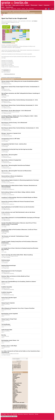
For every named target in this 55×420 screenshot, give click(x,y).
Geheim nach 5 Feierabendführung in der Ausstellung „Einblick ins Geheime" (19, 281)
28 (17, 367)
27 (16, 367)
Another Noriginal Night (7, 329)
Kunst (14, 381)
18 (14, 366)
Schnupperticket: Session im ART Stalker (11, 138)
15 (18, 365)
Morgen (27, 5)
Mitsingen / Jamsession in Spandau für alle (11, 133)
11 (14, 365)
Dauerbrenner (9, 7)
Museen (14, 380)
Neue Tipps (8, 5)
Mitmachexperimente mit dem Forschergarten (12, 270)
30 (20, 367)
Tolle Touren (15, 375)
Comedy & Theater (16, 385)
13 (16, 365)
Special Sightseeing (17, 374)
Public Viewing (16, 384)
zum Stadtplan (34, 21)
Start (2, 5)
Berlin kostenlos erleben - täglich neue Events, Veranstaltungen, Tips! (16, 11)
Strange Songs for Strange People (9, 319)
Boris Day (4, 335)
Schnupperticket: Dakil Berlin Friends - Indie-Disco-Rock (14, 144)
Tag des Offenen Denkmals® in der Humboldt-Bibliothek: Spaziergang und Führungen (21, 217)
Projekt (19, 8)
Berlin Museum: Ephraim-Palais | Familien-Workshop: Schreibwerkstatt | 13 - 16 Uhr (20, 127)
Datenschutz (31, 414)
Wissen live (15, 389)
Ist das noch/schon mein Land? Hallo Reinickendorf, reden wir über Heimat (18, 212)
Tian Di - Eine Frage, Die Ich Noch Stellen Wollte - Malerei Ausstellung (17, 254)
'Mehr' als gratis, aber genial (18, 402)
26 (15, 367)
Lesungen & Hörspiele (17, 383)
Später (3, 7)
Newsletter (13, 8)
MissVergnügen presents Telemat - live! (10, 340)
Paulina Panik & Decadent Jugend (9, 297)
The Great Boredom (6, 324)
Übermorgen (34, 5)
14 (17, 365)
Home (3, 13)
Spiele (14, 397)
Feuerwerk (15, 378)
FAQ (27, 8)
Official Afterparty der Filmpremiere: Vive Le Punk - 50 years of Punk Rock (18, 308)
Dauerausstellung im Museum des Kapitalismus (12, 176)
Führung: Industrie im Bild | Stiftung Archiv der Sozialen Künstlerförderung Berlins (20, 81)
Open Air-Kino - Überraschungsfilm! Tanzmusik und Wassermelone (16, 170)
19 (15, 366)
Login (52, 8)
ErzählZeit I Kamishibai (7, 286)
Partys (14, 400)
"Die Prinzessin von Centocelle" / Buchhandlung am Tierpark (15, 236)
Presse (23, 8)
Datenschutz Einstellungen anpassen (9, 416)
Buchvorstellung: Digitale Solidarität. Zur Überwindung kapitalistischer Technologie (20, 180)
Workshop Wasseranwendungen (9, 265)
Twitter (49, 9)
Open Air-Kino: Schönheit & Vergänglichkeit (11, 160)
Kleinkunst (15, 386)
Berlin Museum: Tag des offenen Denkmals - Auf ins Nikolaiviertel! (16, 110)
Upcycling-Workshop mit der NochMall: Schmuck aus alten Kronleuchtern (18, 206)
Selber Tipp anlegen (5, 8)
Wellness (14, 393)
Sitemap (36, 414)
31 (12, 368)
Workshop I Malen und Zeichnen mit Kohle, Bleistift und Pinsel (16, 276)
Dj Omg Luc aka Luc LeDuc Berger (9, 345)
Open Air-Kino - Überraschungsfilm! (9, 154)
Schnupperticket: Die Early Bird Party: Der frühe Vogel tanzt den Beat (17, 149)
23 (20, 366)
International (15, 387)
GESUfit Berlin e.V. (7, 70)
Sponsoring (31, 8)
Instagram (46, 9)
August (40, 5)
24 (12, 367)
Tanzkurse (15, 401)
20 (16, 366)
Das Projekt (3, 414)
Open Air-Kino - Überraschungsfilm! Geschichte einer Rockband (16, 165)
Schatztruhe (15, 394)
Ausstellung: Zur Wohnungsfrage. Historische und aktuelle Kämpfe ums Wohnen (19, 197)
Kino (14, 379)
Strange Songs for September (8, 302)
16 (20, 365)
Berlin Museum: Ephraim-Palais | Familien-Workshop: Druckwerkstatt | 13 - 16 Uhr (20, 99)
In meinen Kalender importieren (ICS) (2, 15)
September (46, 5)
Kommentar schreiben (11, 77)
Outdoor (14, 396)
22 (18, 366)
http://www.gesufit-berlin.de (9, 74)
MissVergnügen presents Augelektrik (10, 313)
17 (12, 366)
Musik (14, 388)
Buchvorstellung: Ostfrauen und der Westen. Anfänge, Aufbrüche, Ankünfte (18, 192)
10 (12, 365)
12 (15, 365)
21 (17, 366)
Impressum (25, 414)
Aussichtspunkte (16, 377)
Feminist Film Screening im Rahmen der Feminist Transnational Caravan (18, 201)
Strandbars (15, 395)
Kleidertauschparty (6, 260)
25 (14, 367)
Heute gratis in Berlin (18, 5)
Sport (6, 13)
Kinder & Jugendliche (17, 392)
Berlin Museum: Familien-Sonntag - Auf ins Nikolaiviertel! (14, 122)
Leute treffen (15, 391)
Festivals (14, 376)
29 (18, 367)
